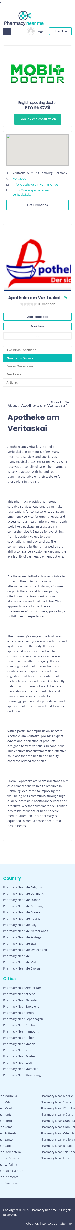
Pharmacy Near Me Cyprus (21, 968)
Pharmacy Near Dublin (19, 1025)
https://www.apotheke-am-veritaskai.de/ (31, 192)
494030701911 (23, 179)
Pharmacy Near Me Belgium (22, 887)
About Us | (34, 1223)
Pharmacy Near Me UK (19, 956)
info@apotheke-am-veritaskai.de (35, 184)
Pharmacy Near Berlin (18, 1013)
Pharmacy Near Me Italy (19, 925)
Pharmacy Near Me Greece (21, 912)
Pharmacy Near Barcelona (21, 1006)
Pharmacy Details (19, 358)
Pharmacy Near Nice (17, 1050)
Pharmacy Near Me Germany (23, 906)
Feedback (13, 374)
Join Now (60, 31)
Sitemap (66, 1223)
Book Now (37, 326)
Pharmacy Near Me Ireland (22, 918)
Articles (12, 382)
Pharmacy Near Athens (19, 994)
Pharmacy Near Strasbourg (22, 1075)
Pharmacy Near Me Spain (21, 943)
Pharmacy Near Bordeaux (21, 1056)
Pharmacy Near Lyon (17, 1063)
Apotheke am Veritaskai (34, 297)
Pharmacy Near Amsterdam (22, 988)
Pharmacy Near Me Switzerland (25, 950)
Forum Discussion (19, 366)
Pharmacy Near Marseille (20, 1069)
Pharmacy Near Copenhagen (23, 1019)
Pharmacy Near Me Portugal (22, 937)
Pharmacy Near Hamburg (21, 1031)
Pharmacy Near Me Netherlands (25, 931)
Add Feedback (37, 317)
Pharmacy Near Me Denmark (23, 894)
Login (41, 31)
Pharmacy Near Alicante (20, 1000)
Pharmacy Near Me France (21, 900)
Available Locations (21, 350)
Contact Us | (51, 1223)
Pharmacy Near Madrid (19, 1044)
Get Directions (37, 205)
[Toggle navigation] (7, 31)
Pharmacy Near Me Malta (21, 962)
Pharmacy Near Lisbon (19, 1038)
